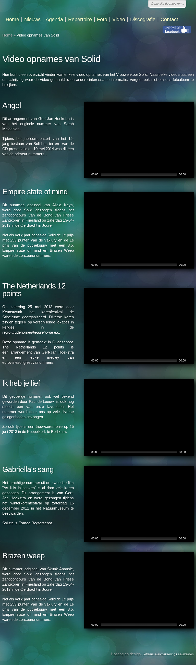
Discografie (142, 19)
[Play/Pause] (87, 174)
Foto (102, 19)
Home (12, 19)
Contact (169, 19)
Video (118, 19)
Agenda (54, 19)
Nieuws (32, 19)
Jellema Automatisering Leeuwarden (168, 654)
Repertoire (80, 19)
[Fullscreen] (190, 174)
